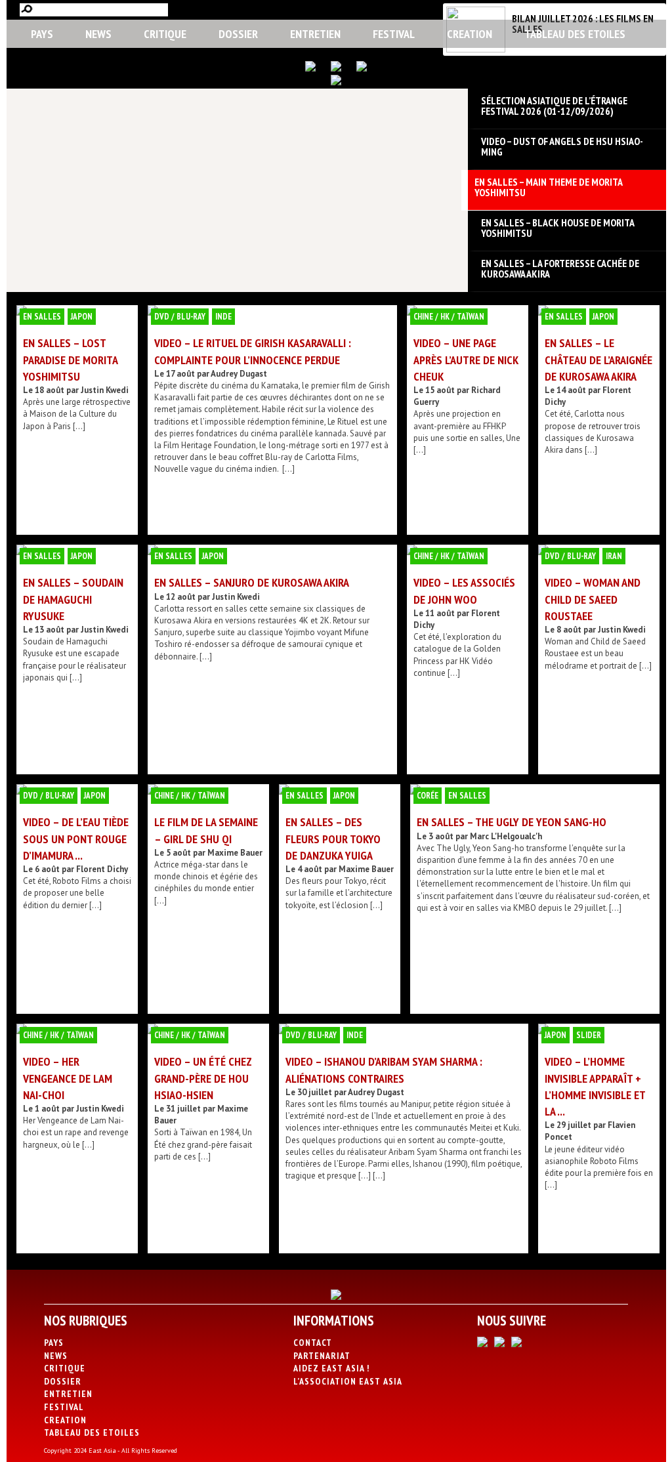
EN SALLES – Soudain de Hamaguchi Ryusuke (73, 599)
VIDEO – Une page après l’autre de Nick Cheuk (465, 359)
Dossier (238, 33)
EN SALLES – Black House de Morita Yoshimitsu (557, 227)
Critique (165, 33)
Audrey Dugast (239, 373)
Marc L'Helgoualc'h (506, 836)
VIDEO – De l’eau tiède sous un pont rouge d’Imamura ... (76, 838)
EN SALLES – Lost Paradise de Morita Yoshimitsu (70, 359)
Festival (394, 33)
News (98, 33)
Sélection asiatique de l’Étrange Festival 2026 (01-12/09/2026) (554, 105)
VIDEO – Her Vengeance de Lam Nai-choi (67, 1078)
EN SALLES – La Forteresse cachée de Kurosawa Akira (560, 268)
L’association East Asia (347, 1381)
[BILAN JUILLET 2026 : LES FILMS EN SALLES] (475, 49)
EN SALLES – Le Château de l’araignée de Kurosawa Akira (598, 359)
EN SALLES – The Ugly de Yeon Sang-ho (511, 821)
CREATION (469, 33)
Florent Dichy (102, 869)
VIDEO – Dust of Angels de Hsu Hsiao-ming (562, 146)
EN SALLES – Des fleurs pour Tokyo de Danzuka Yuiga (333, 838)
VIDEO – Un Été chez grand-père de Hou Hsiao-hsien (203, 1078)
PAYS (42, 33)
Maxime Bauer (234, 852)
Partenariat (321, 1356)
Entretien (315, 33)
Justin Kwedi (105, 390)
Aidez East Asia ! (331, 1368)
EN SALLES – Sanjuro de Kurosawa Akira (251, 582)
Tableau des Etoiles (574, 33)
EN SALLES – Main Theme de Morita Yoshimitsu (548, 187)
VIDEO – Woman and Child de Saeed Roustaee (592, 599)
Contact (312, 1342)
